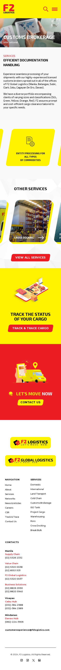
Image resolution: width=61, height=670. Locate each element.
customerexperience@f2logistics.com (27, 630)
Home (8, 485)
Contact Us (10, 521)
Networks (10, 498)
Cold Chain (36, 498)
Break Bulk (36, 530)
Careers (9, 508)
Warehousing (37, 516)
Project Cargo (37, 512)
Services (9, 494)
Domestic (35, 484)
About (8, 489)
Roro (33, 521)
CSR (7, 512)
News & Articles (13, 503)
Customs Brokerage (40, 503)
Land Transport (38, 494)
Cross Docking (38, 525)
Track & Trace (12, 517)
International (37, 489)
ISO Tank (35, 507)
